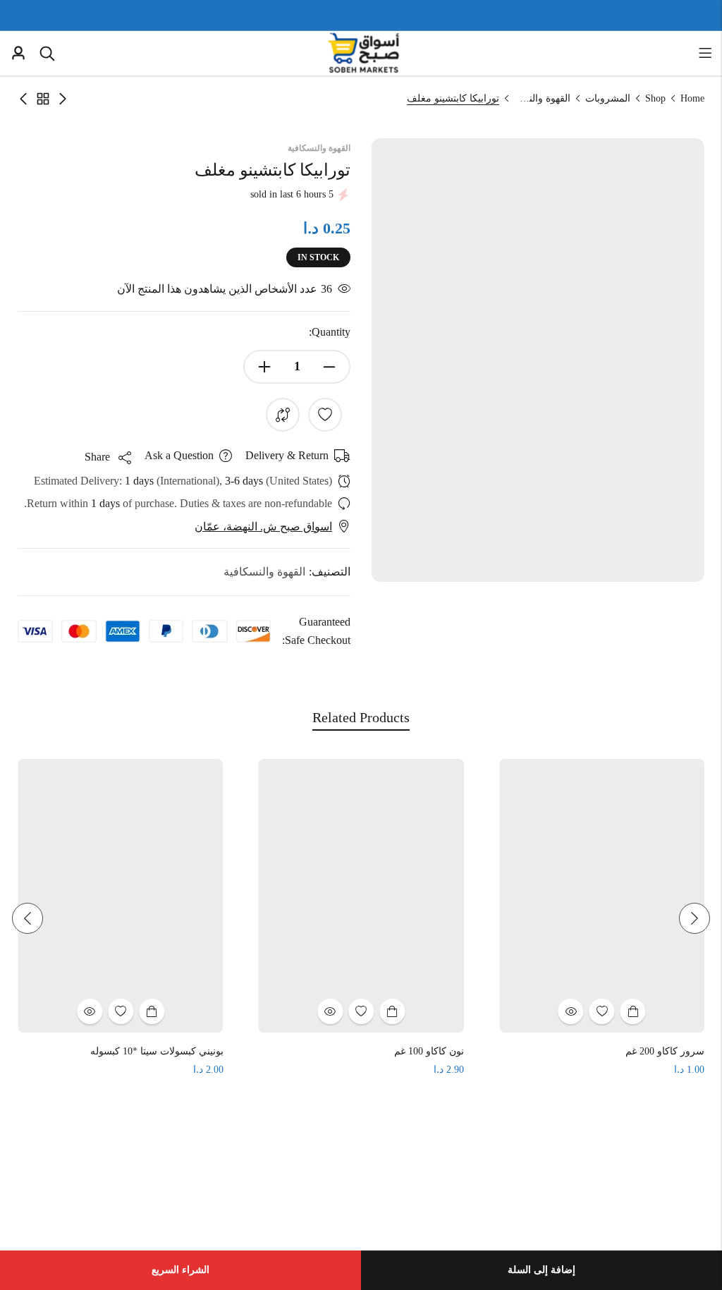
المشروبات (607, 98)
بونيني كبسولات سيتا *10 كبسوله (257, 1051)
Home (692, 98)
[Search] (47, 53)
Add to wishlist (325, 415)
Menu (705, 53)
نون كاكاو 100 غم (530, 1051)
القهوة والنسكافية (542, 98)
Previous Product (62, 98)
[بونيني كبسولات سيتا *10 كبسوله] (221, 895)
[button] (694, 918)
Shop (655, 98)
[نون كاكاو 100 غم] (462, 895)
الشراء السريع (180, 1270)
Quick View (672, 1011)
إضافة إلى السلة (541, 1270)
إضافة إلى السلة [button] (493, 1011)
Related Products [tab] (361, 717)
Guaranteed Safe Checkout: (316, 631)
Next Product (23, 98)
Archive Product (43, 98)
